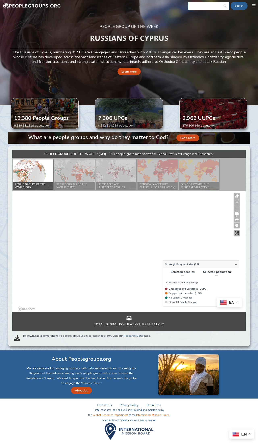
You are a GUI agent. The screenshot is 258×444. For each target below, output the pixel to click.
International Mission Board (152, 415)
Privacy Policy (129, 405)
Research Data (133, 336)
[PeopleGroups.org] (32, 6)
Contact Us (104, 405)
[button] (129, 71)
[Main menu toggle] (254, 6)
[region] (129, 231)
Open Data (154, 405)
